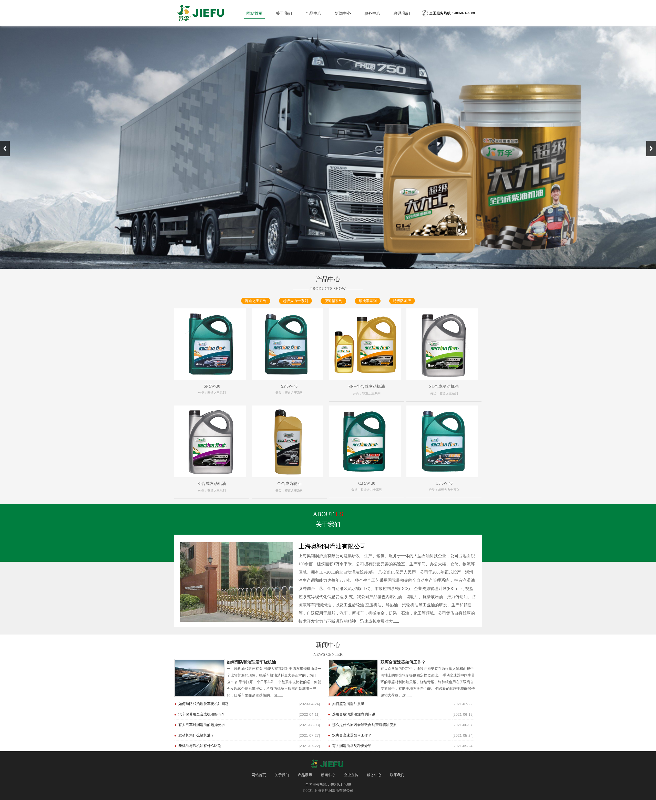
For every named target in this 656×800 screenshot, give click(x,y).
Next (651, 148)
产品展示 (305, 775)
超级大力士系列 (295, 301)
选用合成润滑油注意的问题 (353, 714)
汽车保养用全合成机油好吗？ (201, 714)
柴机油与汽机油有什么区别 (199, 746)
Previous (5, 148)
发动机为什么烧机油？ (196, 735)
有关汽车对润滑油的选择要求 (201, 725)
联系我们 (402, 13)
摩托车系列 (368, 301)
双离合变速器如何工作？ (352, 735)
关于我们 (284, 13)
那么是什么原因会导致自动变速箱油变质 (364, 725)
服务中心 (372, 13)
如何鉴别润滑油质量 (348, 704)
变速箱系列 (333, 301)
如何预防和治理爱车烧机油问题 (203, 704)
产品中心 (313, 13)
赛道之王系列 (255, 301)
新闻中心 (343, 13)
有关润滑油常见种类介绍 (352, 746)
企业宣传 (351, 775)
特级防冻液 (402, 301)
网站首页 (254, 13)
